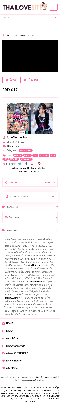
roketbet (17, 305)
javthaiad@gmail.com (36, 380)
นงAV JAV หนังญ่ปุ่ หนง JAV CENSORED (24, 390)
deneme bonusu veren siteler (24, 286)
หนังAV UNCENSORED (17, 353)
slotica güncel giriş (34, 240)
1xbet (14, 299)
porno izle (13, 237)
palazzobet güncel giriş (25, 243)
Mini (35, 155)
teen (53, 155)
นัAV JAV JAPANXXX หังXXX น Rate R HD (31, 396)
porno (5, 237)
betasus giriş (25, 299)
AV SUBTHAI (12, 338)
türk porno (12, 393)
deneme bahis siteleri (14, 282)
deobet (55, 263)
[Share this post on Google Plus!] (32, 164)
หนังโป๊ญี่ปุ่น (12, 368)
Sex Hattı (20, 393)
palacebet (7, 260)
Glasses (27, 155)
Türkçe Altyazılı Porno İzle (19, 399)
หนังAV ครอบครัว (14, 361)
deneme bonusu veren (27, 266)
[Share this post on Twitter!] (19, 164)
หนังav (9, 331)
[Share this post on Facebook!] (26, 164)
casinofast (35, 253)
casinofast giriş (51, 302)
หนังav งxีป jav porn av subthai (46, 377)
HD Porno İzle (34, 168)
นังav (26, 393)
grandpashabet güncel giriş (15, 250)
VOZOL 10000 (54, 399)
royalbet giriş (44, 263)
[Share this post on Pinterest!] (39, 164)
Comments (13, 146)
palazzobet (9, 266)
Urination (14, 159)
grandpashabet (38, 247)
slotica (51, 269)
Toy (5, 159)
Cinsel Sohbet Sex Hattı (50, 390)
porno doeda (25, 237)
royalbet (44, 266)
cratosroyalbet (23, 302)
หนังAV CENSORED (15, 346)
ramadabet (42, 276)
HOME (9, 323)
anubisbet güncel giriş (19, 247)
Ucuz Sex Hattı (30, 402)
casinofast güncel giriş (12, 240)
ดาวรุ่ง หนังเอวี (26, 159)
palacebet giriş (29, 263)
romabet (6, 305)
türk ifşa (4, 393)
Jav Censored (20, 35)
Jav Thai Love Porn (18, 137)
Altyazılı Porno (19, 168)
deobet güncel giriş (46, 260)
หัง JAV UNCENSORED (10, 388)
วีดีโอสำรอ (32, 80)
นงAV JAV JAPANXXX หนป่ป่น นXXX (35, 388)
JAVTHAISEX (54, 396)
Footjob (17, 155)
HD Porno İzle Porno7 (38, 399)
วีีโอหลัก (12, 80)
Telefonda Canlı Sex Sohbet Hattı (42, 393)
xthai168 (35, 172)
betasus (37, 299)
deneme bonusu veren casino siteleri (41, 279)
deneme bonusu (48, 286)
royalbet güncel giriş (40, 237)
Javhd (26, 172)
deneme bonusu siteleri (41, 292)
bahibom (46, 253)
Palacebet (23, 253)
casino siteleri (32, 282)
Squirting (44, 155)
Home (8, 35)
